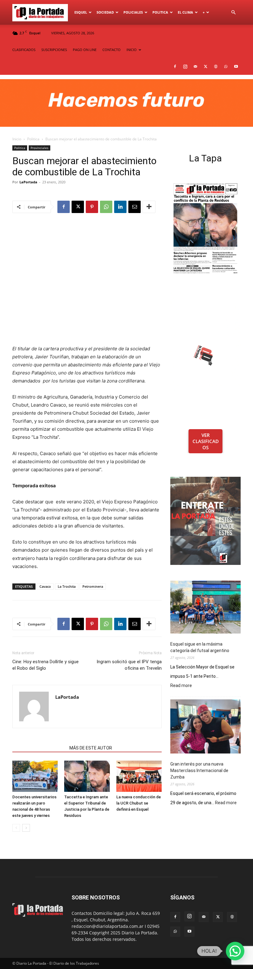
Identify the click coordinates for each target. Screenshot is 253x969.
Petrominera (92, 586)
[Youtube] (236, 66)
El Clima (185, 12)
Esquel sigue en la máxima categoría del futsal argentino (199, 647)
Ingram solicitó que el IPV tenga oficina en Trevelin (129, 665)
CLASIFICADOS (23, 49)
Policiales (133, 12)
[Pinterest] (92, 207)
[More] (149, 207)
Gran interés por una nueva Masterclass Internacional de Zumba (199, 770)
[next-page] (26, 828)
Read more (181, 686)
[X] (205, 66)
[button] (233, 12)
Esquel (80, 12)
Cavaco (45, 586)
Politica (160, 12)
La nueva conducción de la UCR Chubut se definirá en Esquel (138, 803)
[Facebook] (175, 66)
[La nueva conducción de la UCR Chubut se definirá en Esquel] (139, 776)
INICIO (131, 49)
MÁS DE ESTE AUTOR (90, 747)
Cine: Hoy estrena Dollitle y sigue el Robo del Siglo (45, 665)
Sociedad (105, 12)
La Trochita (67, 586)
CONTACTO (111, 49)
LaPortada (28, 182)
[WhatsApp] (225, 66)
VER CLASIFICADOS (206, 441)
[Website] (215, 66)
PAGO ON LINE (85, 49)
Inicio (16, 139)
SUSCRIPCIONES (54, 49)
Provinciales (39, 148)
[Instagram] (185, 66)
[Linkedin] (120, 207)
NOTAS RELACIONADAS (39, 747)
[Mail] (195, 66)
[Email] (134, 207)
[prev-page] (16, 828)
